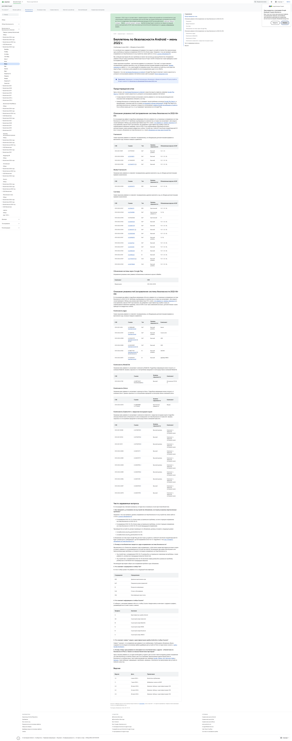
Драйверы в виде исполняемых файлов (31, 729)
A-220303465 (131, 233)
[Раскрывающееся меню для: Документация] (23, 2)
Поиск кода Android (32, 2)
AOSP (115, 33)
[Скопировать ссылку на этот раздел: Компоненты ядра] (128, 311)
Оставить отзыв (80, 737)
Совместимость (54, 9)
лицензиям (141, 703)
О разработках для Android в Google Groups (123, 729)
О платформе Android (28, 737)
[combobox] (261, 1)
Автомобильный (82, 9)
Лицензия (59, 737)
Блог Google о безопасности (119, 724)
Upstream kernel (132, 329)
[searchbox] (10, 14)
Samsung (116, 660)
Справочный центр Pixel (208, 719)
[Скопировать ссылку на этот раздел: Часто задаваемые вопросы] (140, 504)
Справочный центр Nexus (208, 721)
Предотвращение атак (161, 74)
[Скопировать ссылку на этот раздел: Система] (121, 192)
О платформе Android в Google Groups (121, 726)
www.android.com (206, 724)
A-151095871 (131, 156)
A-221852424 (131, 251)
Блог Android (115, 721)
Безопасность (29, 9)
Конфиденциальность (68, 737)
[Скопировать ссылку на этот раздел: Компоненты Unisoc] (129, 388)
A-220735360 (131, 264)
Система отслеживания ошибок (210, 731)
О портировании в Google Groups (120, 731)
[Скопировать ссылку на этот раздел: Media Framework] (127, 170)
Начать (285, 23)
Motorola (168, 658)
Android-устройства (68, 9)
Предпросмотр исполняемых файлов (31, 724)
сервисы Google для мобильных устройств (165, 105)
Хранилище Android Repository (30, 717)
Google (155, 658)
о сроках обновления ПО (164, 54)
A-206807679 (131, 225)
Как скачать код (26, 721)
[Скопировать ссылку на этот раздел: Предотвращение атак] (135, 89)
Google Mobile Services (207, 726)
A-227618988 (131, 212)
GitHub (24, 731)
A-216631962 (131, 243)
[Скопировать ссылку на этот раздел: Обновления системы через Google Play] (144, 271)
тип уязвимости (158, 123)
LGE (164, 658)
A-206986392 (131, 237)
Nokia (172, 658)
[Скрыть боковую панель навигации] (18, 738)
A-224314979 (131, 186)
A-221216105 (131, 247)
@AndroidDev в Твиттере (118, 719)
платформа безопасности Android (135, 72)
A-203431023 (131, 221)
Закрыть (275, 23)
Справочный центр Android (209, 717)
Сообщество (38, 737)
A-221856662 (131, 254)
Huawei (160, 658)
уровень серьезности (170, 123)
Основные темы (41, 9)
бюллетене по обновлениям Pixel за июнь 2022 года (143, 81)
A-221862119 (131, 208)
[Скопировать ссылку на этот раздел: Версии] (121, 668)
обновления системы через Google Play (159, 130)
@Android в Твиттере (117, 717)
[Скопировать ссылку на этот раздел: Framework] (123, 134)
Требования (25, 719)
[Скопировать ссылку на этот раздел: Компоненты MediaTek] (131, 365)
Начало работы (17, 9)
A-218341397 (131, 229)
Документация (17, 2)
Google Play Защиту (170, 101)
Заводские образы (26, 726)
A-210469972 (131, 164)
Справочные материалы (97, 9)
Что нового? (5, 9)
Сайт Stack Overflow (207, 729)
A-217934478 (131, 258)
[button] (9, 24)
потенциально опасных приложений (153, 103)
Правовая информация (49, 737)
